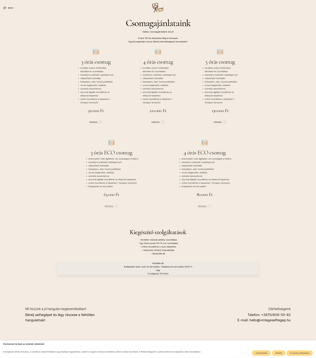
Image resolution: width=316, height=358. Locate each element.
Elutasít (279, 353)
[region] (158, 349)
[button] (8, 8)
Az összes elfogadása (299, 353)
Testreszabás (261, 353)
